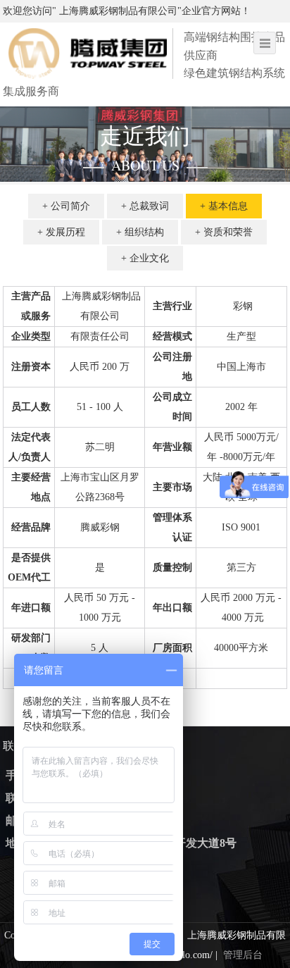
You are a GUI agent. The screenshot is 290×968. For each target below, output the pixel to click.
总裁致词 (149, 206)
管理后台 (243, 955)
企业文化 (149, 258)
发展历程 (65, 232)
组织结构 (144, 232)
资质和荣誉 (228, 232)
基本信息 (228, 206)
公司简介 (70, 206)
